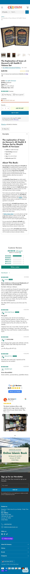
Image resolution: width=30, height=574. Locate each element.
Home (2, 16)
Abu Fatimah (11, 399)
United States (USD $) (8, 561)
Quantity (3, 105)
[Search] (27, 12)
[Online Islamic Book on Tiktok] (7, 534)
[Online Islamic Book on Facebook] (2, 534)
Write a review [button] (15, 267)
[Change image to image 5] (24, 55)
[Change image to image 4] (19, 55)
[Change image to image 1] (3, 55)
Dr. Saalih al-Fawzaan (11, 81)
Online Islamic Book (14, 564)
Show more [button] (6, 412)
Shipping (3, 124)
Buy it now (15, 113)
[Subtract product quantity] (2, 108)
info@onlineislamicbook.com (11, 527)
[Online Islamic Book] (15, 7)
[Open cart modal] (27, 7)
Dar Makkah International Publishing (12, 68)
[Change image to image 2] (8, 55)
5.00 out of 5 (19, 251)
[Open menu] (2, 7)
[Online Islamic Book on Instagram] (4, 534)
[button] (5, 91)
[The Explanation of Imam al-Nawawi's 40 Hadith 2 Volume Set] (15, 37)
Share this (6, 129)
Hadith (20, 197)
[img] (4, 277)
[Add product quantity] (8, 108)
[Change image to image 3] (14, 55)
